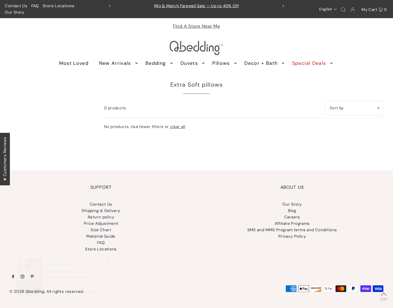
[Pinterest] (32, 277)
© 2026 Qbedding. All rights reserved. (46, 291)
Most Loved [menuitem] (74, 63)
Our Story (14, 12)
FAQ (35, 6)
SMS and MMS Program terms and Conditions (292, 230)
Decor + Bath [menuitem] (261, 63)
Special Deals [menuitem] (309, 63)
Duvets (189, 63)
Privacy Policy (292, 236)
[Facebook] (13, 277)
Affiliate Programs (292, 223)
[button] (328, 9)
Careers (292, 217)
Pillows (221, 63)
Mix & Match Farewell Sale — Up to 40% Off (196, 6)
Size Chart (101, 230)
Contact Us (16, 6)
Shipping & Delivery (101, 210)
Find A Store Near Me (196, 26)
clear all (177, 126)
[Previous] (110, 6)
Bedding (155, 63)
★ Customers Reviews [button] (4, 159)
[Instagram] (22, 277)
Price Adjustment (101, 223)
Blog (292, 210)
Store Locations (59, 6)
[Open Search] (343, 9)
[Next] (283, 6)
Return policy (101, 217)
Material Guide (100, 236)
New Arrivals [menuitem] (115, 63)
